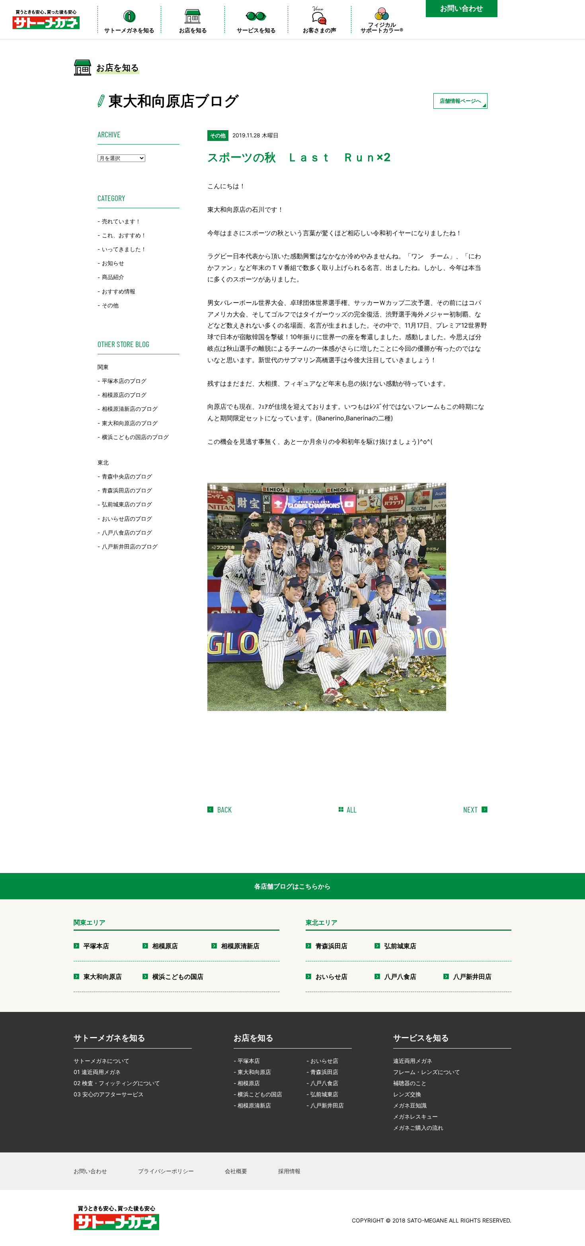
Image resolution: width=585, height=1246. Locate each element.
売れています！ (121, 221)
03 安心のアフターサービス (109, 1094)
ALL (352, 809)
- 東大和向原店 (252, 1071)
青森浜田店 (331, 946)
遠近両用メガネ (412, 1060)
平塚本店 (96, 946)
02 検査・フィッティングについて (117, 1083)
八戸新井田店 (472, 976)
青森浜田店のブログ (127, 490)
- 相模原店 (247, 1083)
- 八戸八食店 (322, 1083)
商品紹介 (113, 277)
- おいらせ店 (322, 1060)
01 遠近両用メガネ (97, 1071)
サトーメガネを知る (109, 1038)
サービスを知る (421, 1038)
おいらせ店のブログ (127, 518)
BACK (224, 809)
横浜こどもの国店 (177, 976)
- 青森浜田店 (322, 1071)
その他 (110, 305)
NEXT (470, 809)
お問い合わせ (461, 8)
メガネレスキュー (415, 1116)
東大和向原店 (103, 976)
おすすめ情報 (118, 291)
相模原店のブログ (124, 394)
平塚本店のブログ (124, 380)
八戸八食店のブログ (127, 532)
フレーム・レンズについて (426, 1071)
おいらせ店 (331, 976)
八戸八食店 (400, 976)
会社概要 (236, 1171)
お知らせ (113, 263)
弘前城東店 (400, 946)
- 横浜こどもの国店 (258, 1094)
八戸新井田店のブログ (130, 546)
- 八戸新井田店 (325, 1105)
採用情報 (289, 1171)
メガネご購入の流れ (418, 1127)
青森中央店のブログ (127, 476)
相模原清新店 (240, 946)
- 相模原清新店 (252, 1105)
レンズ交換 (407, 1094)
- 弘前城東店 (322, 1094)
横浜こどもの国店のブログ (135, 437)
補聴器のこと (410, 1083)
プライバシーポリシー (166, 1171)
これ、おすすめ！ (124, 235)
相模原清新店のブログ (130, 409)
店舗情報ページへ (460, 101)
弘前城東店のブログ (127, 504)
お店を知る (253, 1038)
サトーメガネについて (101, 1060)
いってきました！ (124, 249)
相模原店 (165, 946)
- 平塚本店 (247, 1060)
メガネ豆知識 (410, 1105)
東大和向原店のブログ (130, 423)
